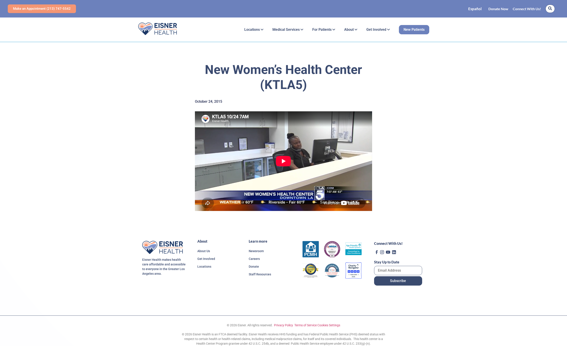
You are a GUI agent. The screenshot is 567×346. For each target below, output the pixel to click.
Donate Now (498, 9)
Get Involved (376, 29)
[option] (475, 9)
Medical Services (286, 29)
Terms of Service (305, 325)
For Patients (322, 29)
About (349, 29)
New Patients (414, 29)
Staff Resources (260, 274)
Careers (254, 259)
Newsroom (256, 251)
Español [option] (475, 8)
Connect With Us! (527, 9)
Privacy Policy (283, 325)
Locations (252, 29)
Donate (254, 266)
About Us (203, 251)
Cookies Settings (328, 325)
